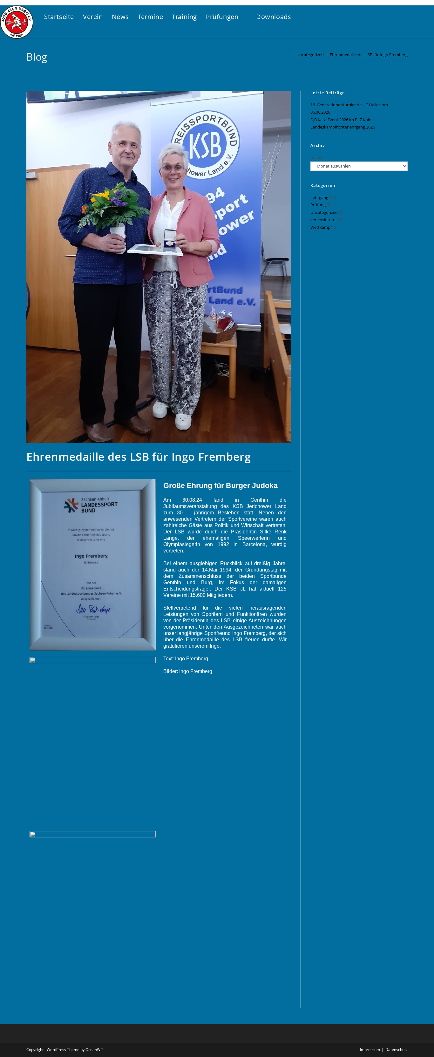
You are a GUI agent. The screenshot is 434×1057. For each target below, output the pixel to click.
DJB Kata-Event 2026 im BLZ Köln (340, 119)
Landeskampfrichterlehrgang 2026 (342, 127)
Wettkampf (321, 227)
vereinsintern (323, 219)
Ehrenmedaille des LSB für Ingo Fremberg (369, 54)
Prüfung (318, 205)
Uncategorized (324, 212)
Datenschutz (396, 1049)
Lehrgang (319, 197)
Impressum (370, 1049)
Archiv (316, 157)
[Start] (288, 54)
